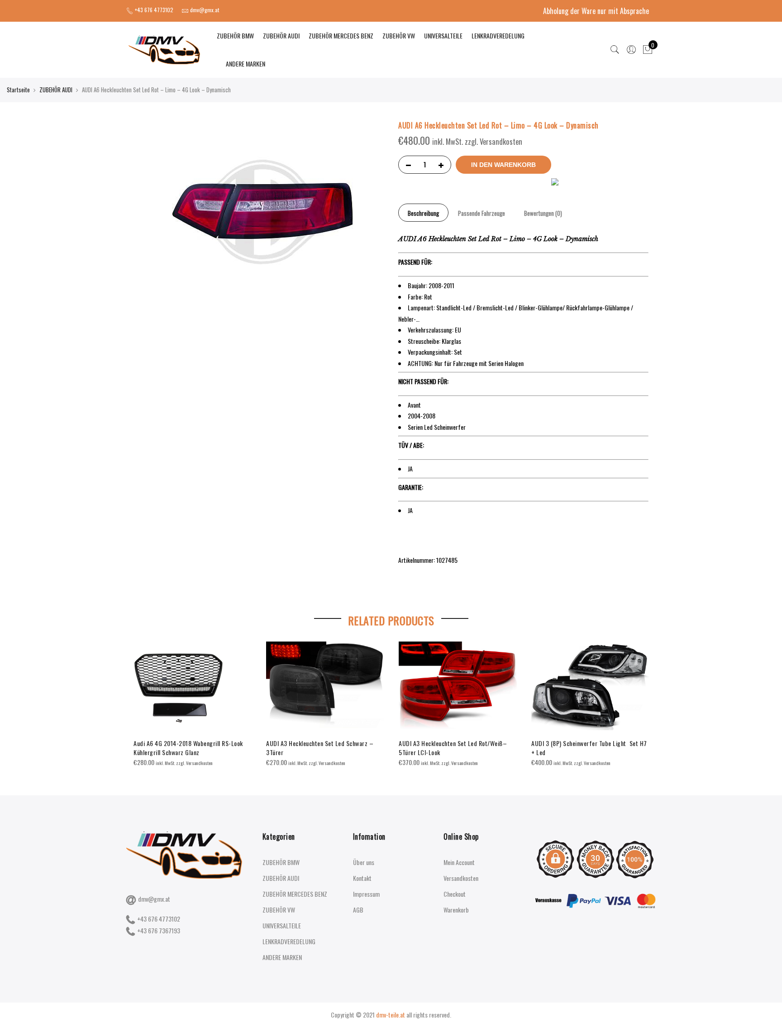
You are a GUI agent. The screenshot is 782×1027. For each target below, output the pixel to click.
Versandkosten (460, 878)
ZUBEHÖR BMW (235, 35)
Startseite (18, 89)
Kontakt (362, 878)
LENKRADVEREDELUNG (498, 35)
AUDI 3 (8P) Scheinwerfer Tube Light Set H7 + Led (589, 747)
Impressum (366, 894)
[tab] (423, 213)
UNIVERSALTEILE (443, 35)
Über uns (363, 862)
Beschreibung (423, 213)
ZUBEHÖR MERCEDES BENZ (341, 35)
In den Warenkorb (503, 164)
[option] (192, 705)
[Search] (615, 49)
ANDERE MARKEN (245, 63)
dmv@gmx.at (154, 898)
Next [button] (640, 698)
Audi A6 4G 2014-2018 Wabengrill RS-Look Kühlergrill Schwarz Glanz (188, 747)
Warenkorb (456, 909)
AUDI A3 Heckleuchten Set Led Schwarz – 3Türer (319, 747)
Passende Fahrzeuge (481, 213)
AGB (358, 909)
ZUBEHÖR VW (398, 35)
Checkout (454, 894)
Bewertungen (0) (543, 213)
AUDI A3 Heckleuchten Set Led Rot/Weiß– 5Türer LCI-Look (453, 747)
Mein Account (459, 862)
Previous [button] (141, 698)
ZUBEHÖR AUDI (281, 35)
